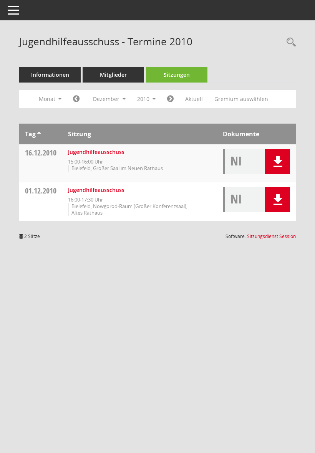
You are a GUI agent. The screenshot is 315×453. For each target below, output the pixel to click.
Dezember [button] (107, 99)
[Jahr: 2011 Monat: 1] (170, 99)
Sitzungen (177, 74)
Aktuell (194, 99)
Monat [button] (48, 99)
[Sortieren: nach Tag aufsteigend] (39, 134)
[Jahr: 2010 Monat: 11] (76, 99)
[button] (277, 161)
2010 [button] (144, 99)
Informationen (50, 74)
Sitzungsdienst (271, 236)
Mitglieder (113, 74)
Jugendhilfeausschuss (96, 151)
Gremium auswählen (241, 99)
